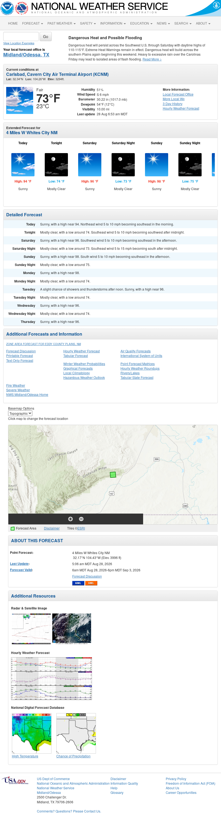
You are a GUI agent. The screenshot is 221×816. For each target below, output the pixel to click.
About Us (172, 787)
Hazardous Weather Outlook (84, 377)
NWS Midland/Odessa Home (27, 394)
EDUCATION (140, 23)
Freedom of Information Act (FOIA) (190, 783)
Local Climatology (76, 372)
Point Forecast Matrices (137, 363)
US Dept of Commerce (53, 778)
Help (114, 787)
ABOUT (202, 23)
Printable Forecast (19, 355)
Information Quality (124, 783)
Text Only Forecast (19, 360)
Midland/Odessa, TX (26, 54)
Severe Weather (18, 389)
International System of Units (141, 355)
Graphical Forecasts (78, 368)
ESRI (81, 528)
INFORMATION (111, 23)
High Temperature (25, 756)
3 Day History (172, 103)
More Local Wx (174, 98)
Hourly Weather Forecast (81, 351)
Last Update (19, 563)
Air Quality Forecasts (135, 351)
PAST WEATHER (60, 23)
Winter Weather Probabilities (84, 363)
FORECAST (31, 23)
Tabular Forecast (75, 355)
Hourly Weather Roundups (140, 368)
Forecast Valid (21, 569)
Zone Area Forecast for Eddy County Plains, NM (43, 344)
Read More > (152, 59)
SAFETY (86, 23)
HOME (13, 23)
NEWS (162, 23)
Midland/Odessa (49, 792)
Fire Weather (15, 385)
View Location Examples (18, 43)
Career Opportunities (181, 792)
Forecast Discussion (21, 351)
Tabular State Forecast (136, 377)
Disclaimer (52, 528)
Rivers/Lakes (130, 372)
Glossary (116, 792)
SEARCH (181, 23)
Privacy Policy (176, 778)
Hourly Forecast (181, 108)
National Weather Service (55, 787)
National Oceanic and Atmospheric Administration (73, 783)
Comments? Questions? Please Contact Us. (69, 811)
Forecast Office (178, 94)
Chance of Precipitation (73, 756)
